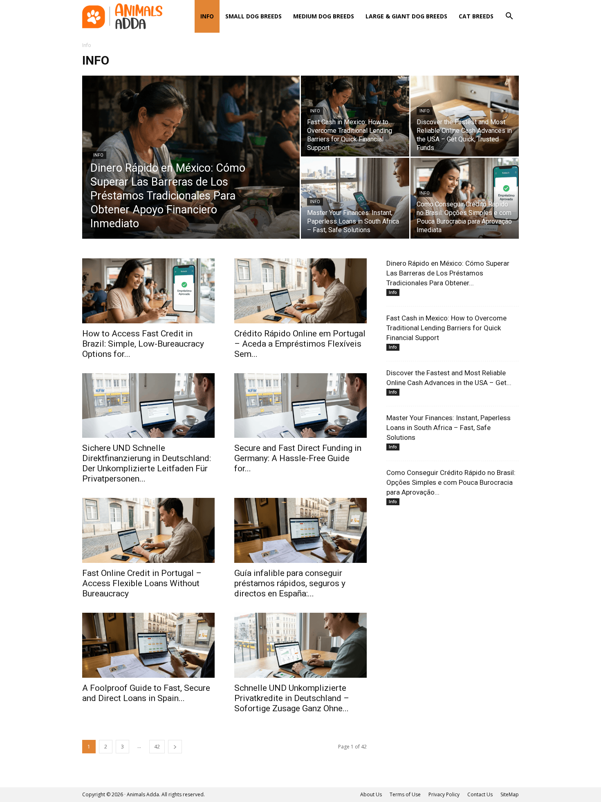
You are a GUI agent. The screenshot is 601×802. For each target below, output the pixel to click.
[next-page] (175, 746)
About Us (371, 794)
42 (157, 746)
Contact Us (480, 794)
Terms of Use (405, 794)
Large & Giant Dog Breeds (406, 16)
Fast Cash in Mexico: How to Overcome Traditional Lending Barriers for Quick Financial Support (446, 328)
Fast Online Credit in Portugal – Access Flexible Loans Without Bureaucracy (142, 583)
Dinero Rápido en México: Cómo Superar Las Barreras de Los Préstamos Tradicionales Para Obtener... (447, 273)
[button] (509, 17)
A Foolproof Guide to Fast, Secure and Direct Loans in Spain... (146, 693)
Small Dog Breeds (253, 16)
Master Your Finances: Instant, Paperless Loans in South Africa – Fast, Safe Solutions (448, 427)
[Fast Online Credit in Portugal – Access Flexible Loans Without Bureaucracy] (148, 530)
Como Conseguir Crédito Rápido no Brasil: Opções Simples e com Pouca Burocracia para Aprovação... (451, 482)
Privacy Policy (444, 794)
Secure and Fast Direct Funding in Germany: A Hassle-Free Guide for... (297, 458)
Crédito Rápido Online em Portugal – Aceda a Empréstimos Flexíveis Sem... (300, 344)
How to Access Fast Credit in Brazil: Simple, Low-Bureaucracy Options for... (143, 344)
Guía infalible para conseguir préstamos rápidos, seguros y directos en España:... (289, 583)
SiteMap (509, 794)
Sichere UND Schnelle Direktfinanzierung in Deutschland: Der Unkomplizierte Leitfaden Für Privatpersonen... (146, 463)
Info (207, 16)
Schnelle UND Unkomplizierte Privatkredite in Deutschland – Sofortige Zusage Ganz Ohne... (291, 698)
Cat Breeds (476, 16)
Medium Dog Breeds (323, 16)
